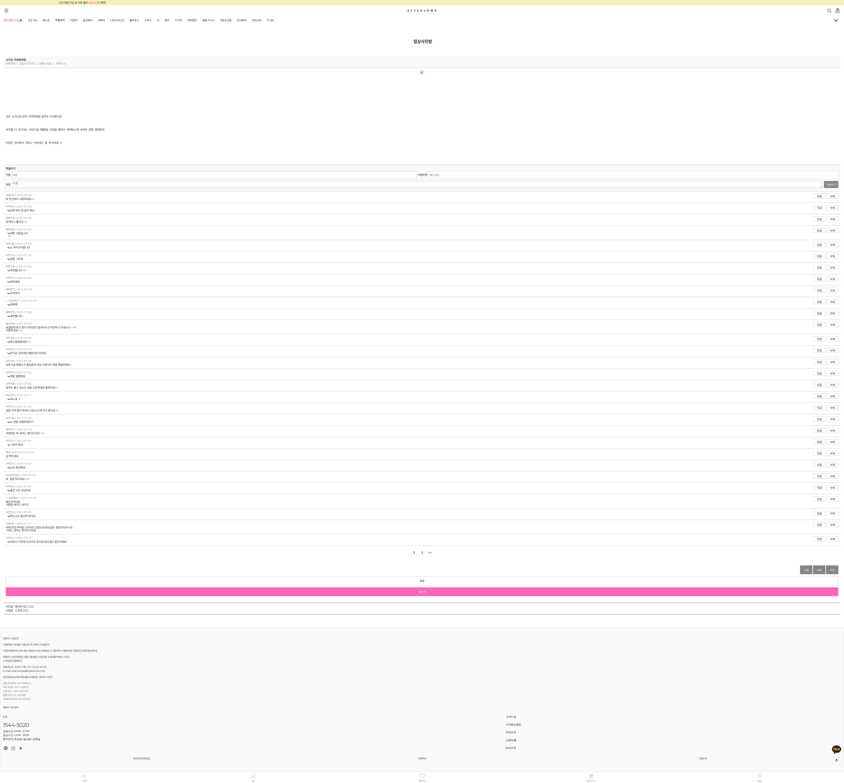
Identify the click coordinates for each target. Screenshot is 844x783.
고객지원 (511, 716)
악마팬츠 (192, 20)
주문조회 (511, 732)
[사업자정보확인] (89, 650)
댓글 (819, 196)
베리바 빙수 (21, 606)
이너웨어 (241, 20)
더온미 (73, 20)
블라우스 (134, 20)
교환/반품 (511, 740)
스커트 (178, 20)
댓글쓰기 (831, 184)
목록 (422, 581)
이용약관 (422, 758)
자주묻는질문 (513, 724)
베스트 (46, 20)
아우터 (101, 20)
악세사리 (256, 20)
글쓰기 (422, 592)
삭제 (832, 196)
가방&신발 (225, 20)
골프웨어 (87, 20)
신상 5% (32, 20)
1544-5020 (16, 725)
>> (430, 553)
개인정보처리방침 (141, 758)
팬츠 (167, 20)
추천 (832, 570)
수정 (806, 570)
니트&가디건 (117, 20)
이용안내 (702, 758)
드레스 (148, 20)
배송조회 (511, 747)
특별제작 (60, 20)
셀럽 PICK (208, 20)
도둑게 (18, 610)
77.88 (270, 20)
